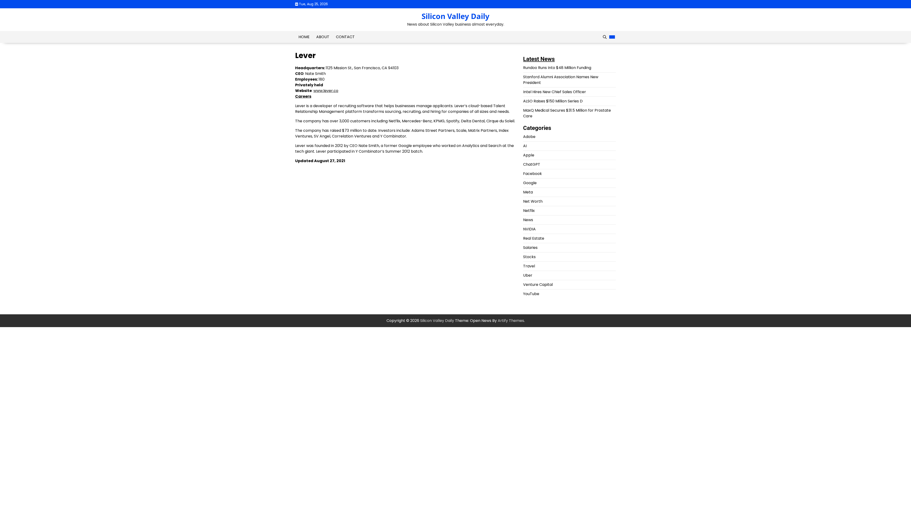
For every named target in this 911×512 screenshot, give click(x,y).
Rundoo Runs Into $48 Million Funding (557, 67)
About (322, 37)
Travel (529, 266)
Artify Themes (511, 320)
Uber (527, 275)
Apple (528, 155)
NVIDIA (529, 229)
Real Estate (533, 238)
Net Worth (533, 201)
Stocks (529, 257)
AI (525, 146)
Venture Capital (538, 284)
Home (304, 37)
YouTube (531, 294)
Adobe (529, 136)
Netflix (529, 210)
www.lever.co (325, 90)
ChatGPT (531, 164)
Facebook (532, 173)
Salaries (530, 247)
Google (530, 183)
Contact (345, 37)
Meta (528, 192)
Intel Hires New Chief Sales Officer (554, 92)
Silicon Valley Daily (455, 16)
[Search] (604, 37)
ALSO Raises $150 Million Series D (553, 101)
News (528, 220)
